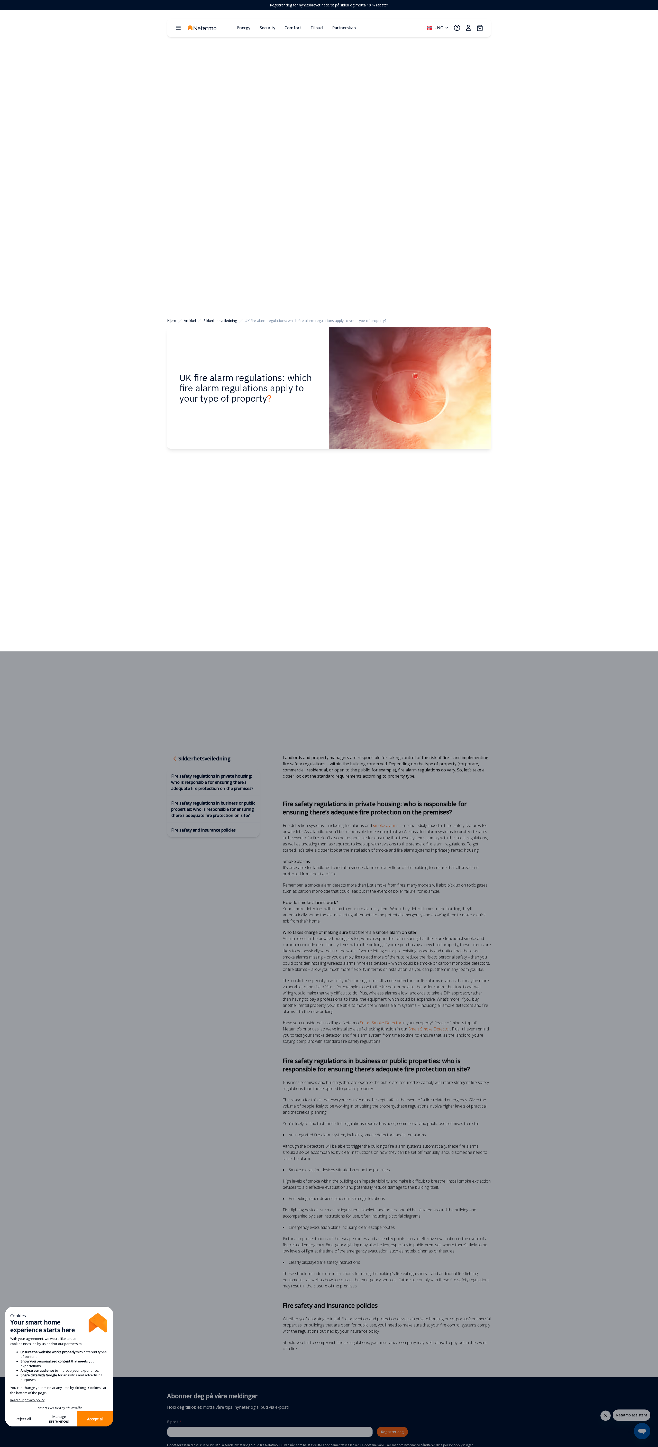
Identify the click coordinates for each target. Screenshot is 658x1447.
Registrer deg (392, 1431)
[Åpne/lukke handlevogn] (480, 28)
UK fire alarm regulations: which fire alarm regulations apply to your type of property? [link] (315, 320)
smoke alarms (385, 825)
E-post (174, 1421)
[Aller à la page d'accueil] (210, 27)
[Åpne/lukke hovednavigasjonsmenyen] (178, 28)
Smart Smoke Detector (380, 1023)
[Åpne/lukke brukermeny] (468, 28)
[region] (329, 5)
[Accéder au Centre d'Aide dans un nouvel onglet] (457, 28)
